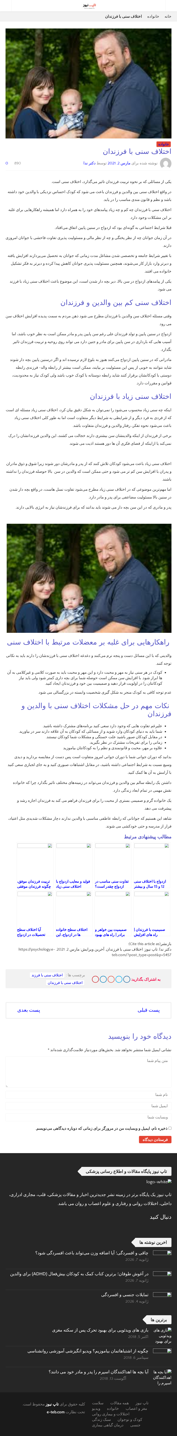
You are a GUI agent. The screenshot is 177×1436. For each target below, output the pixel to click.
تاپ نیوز (52, 1404)
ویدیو (96, 1409)
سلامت (97, 1403)
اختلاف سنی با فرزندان (65, 983)
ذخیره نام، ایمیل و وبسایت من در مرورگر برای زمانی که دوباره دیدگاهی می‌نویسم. (102, 1128)
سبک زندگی (101, 1420)
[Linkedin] (103, 979)
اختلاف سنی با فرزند (47, 975)
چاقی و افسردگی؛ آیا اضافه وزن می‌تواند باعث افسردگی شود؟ (91, 1252)
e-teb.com (56, 1412)
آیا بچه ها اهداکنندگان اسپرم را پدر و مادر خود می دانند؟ (98, 1371)
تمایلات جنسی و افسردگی (124, 1294)
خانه (168, 16)
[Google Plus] (111, 979)
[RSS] (156, 1228)
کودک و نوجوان (130, 1420)
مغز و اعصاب (136, 1409)
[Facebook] (126, 979)
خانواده (153, 16)
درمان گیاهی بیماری (108, 1425)
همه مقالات (119, 1403)
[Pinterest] (95, 979)
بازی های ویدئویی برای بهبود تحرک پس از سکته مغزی (100, 1330)
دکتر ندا (89, 163)
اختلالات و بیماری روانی (111, 1414)
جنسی (135, 1425)
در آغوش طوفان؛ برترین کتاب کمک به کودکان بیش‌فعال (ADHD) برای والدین (79, 1273)
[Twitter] (118, 979)
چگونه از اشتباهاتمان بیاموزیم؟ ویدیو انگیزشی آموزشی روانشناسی (87, 1351)
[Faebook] (168, 1228)
